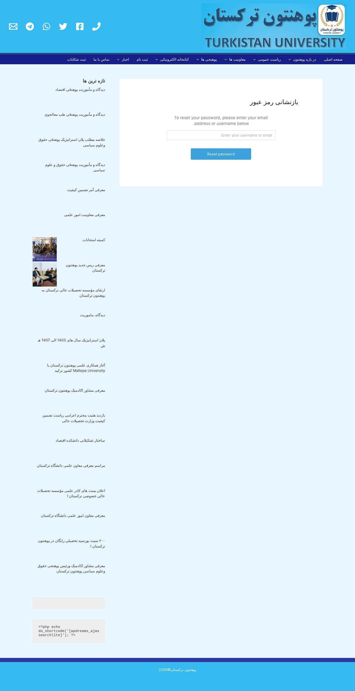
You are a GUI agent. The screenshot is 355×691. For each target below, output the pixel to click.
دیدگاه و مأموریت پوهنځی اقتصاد (80, 89)
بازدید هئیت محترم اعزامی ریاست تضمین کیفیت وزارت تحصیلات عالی (73, 418)
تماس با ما (101, 59)
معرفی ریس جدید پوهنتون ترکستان (85, 268)
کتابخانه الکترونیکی (174, 59)
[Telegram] (30, 26)
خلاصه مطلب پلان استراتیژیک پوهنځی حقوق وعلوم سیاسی (71, 142)
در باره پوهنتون (304, 59)
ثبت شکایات (76, 59)
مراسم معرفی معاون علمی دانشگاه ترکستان (71, 465)
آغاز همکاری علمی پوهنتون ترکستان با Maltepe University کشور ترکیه (76, 368)
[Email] (13, 26)
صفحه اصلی (333, 59)
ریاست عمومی (269, 59)
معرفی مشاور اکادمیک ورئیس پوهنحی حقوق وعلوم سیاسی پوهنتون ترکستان (71, 568)
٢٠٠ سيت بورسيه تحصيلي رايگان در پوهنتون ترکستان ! (71, 543)
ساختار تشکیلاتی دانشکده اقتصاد (80, 440)
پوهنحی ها (209, 59)
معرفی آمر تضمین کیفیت (86, 189)
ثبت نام (142, 59)
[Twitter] (63, 26)
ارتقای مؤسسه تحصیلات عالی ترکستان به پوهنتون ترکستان (73, 293)
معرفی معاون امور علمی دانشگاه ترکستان (73, 515)
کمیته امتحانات (94, 240)
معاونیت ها (237, 59)
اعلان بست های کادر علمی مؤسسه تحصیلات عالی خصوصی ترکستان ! (71, 493)
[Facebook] (80, 26)
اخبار (125, 59)
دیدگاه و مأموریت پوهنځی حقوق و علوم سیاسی (75, 167)
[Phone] (96, 26)
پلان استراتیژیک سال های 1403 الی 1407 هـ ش (71, 343)
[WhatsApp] (46, 26)
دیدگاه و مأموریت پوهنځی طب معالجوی (74, 114)
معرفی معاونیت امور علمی (84, 214)
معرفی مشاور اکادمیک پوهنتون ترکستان (75, 390)
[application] (291, 59)
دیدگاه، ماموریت (92, 315)
